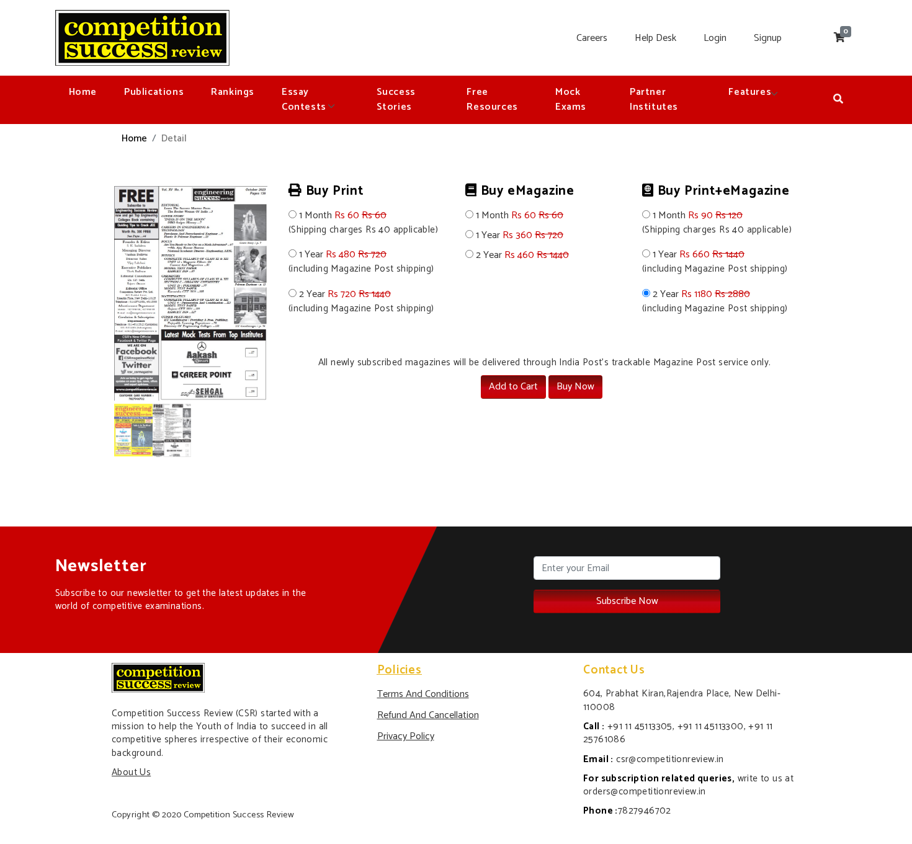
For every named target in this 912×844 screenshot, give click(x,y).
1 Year (361, 262)
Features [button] (749, 92)
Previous (95, 321)
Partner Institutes (654, 99)
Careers (591, 38)
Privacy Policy (405, 736)
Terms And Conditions (423, 694)
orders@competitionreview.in (644, 791)
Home (83, 92)
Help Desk (655, 38)
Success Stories (396, 99)
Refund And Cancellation (428, 715)
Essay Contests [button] (305, 99)
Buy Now (575, 386)
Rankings (232, 92)
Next (286, 321)
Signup (768, 38)
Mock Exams (570, 99)
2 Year (361, 301)
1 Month (363, 223)
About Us (131, 772)
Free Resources (492, 99)
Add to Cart (513, 386)
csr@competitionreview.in (670, 759)
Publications (154, 92)
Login (715, 38)
